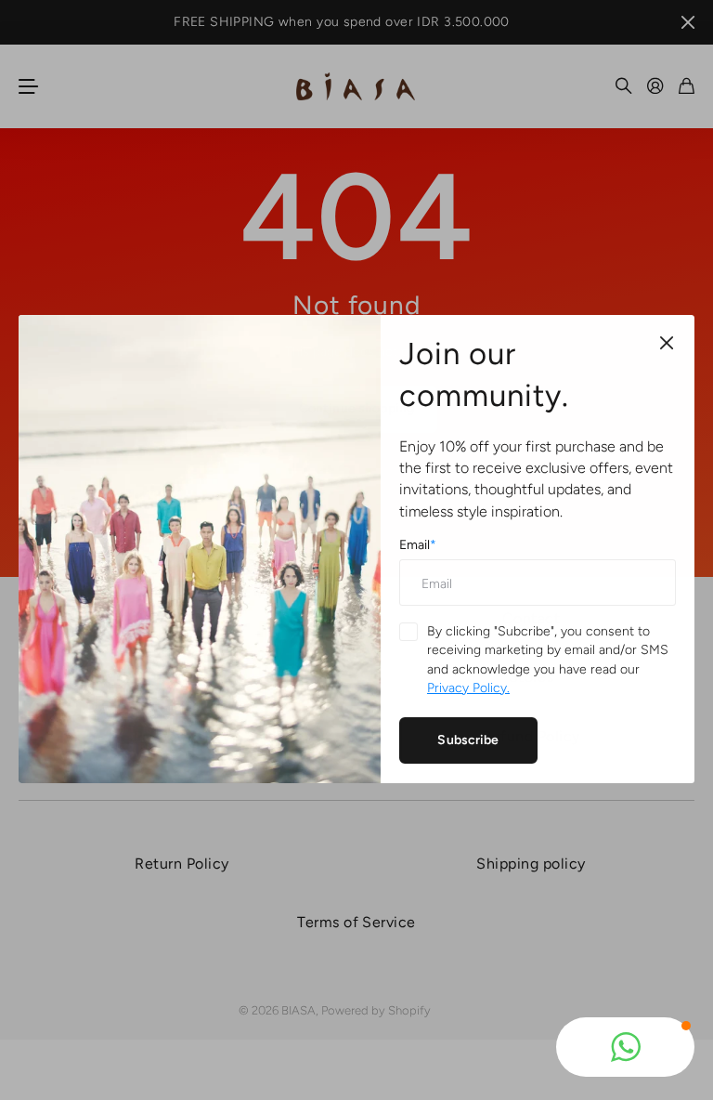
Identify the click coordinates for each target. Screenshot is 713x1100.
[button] (625, 1047)
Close (666, 343)
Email (417, 545)
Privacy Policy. (468, 688)
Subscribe (468, 740)
